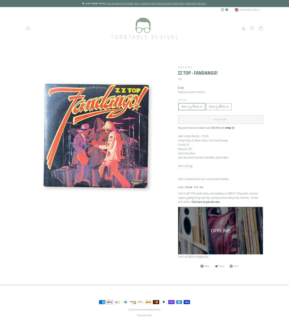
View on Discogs (185, 166)
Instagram (200, 257)
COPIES (182, 99)
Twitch (190, 257)
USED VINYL (185, 67)
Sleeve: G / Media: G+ (219, 106)
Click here (196, 202)
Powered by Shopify (144, 315)
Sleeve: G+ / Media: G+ (192, 106)
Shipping (181, 92)
